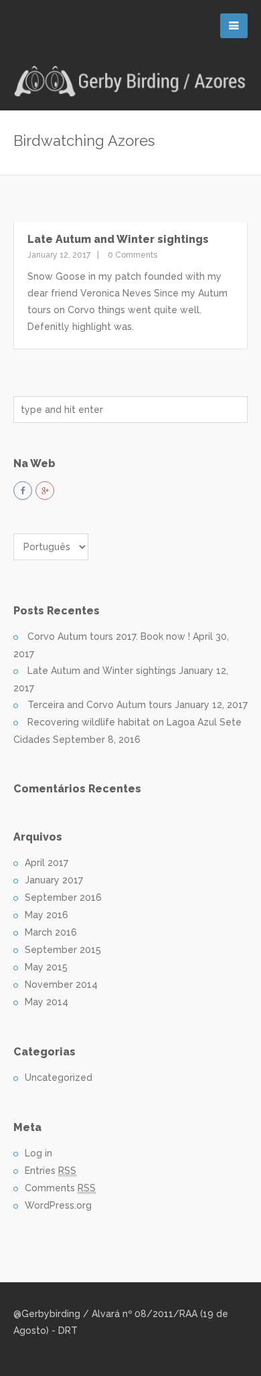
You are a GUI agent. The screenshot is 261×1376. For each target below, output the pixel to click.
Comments (60, 1188)
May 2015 (46, 967)
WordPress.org (58, 1205)
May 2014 (46, 1002)
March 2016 (51, 932)
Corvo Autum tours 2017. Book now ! (108, 636)
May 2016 (46, 915)
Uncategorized (58, 1077)
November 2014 (61, 984)
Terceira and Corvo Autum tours (99, 704)
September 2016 (63, 897)
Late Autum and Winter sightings (118, 239)
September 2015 (63, 949)
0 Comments (131, 255)
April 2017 (46, 862)
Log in (38, 1153)
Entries (50, 1170)
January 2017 (54, 880)
